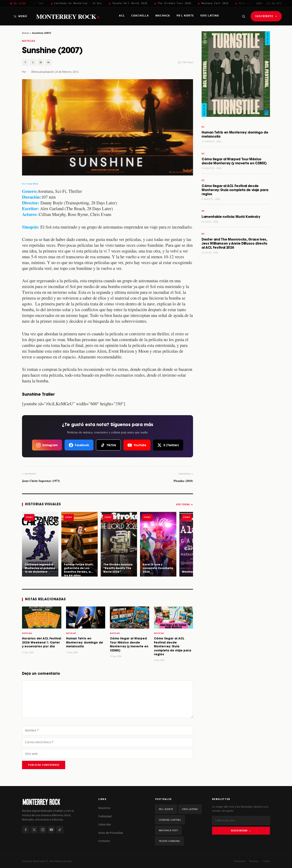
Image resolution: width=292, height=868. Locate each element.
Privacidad (239, 861)
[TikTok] (59, 829)
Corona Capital (170, 819)
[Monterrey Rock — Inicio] (56, 802)
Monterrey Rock (67, 16)
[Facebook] (25, 829)
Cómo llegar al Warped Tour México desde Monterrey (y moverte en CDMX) (234, 161)
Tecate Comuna (169, 841)
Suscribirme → (241, 830)
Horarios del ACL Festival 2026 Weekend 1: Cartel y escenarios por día (41, 642)
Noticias (28, 40)
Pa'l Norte (166, 809)
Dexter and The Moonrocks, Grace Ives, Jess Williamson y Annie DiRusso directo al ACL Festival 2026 (234, 244)
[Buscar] (243, 16)
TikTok (111, 445)
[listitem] (40, 544)
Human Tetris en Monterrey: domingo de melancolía (84, 642)
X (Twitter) (171, 445)
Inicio (25, 32)
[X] (34, 829)
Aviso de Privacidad (110, 833)
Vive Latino (190, 809)
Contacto (104, 841)
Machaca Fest (168, 830)
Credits (266, 861)
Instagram (50, 445)
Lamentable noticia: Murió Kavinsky (231, 217)
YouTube (140, 445)
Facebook (82, 445)
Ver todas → (184, 504)
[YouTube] (51, 829)
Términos (253, 861)
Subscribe (104, 824)
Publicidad (105, 816)
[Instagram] (42, 829)
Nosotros (104, 808)
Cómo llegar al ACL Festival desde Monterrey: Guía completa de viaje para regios (172, 646)
